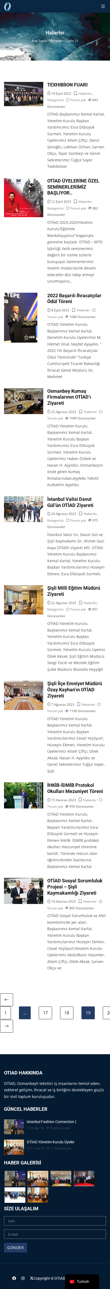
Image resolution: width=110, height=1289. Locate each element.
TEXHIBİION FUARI (67, 85)
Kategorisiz (55, 100)
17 (45, 1013)
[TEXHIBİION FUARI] (23, 85)
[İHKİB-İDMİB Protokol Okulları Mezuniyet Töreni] (23, 785)
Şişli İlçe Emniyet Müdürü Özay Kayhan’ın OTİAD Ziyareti (74, 690)
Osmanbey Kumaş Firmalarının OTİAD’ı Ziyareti (69, 397)
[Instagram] (23, 1278)
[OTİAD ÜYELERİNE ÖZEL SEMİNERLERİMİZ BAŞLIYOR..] (23, 181)
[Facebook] (14, 1278)
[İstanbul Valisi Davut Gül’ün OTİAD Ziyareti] (23, 499)
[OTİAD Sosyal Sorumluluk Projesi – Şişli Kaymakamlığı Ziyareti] (23, 880)
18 (66, 1013)
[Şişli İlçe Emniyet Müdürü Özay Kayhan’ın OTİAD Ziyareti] (23, 683)
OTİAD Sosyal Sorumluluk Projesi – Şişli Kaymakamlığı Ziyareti (75, 887)
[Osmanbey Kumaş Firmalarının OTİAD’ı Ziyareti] (23, 391)
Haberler (85, 93)
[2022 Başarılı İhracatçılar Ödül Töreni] (20, 295)
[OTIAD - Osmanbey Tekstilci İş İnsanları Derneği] (7, 6)
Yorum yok (78, 100)
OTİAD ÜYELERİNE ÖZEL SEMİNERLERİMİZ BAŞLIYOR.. (73, 187)
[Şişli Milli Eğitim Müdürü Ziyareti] (23, 588)
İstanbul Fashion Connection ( (51, 1122)
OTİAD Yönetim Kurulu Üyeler (50, 1142)
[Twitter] (32, 1278)
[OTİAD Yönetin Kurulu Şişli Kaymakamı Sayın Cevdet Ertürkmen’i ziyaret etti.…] (38, 1195)
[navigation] (82, 1281)
